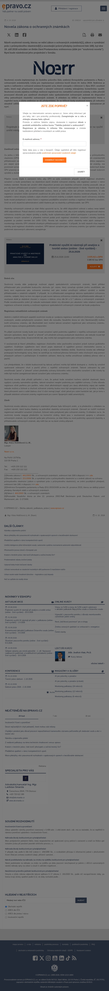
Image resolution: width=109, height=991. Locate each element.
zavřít (81, 172)
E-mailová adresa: (32, 139)
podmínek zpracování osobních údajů (59, 153)
